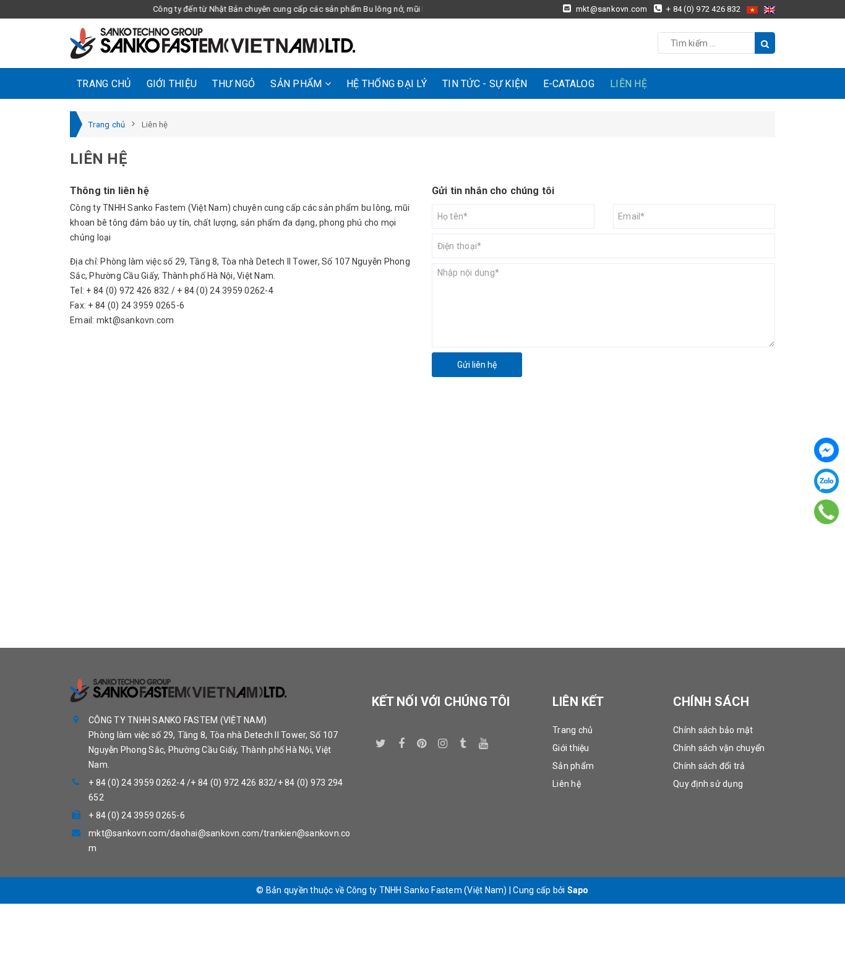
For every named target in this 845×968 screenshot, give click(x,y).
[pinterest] (422, 741)
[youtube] (483, 741)
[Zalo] (826, 481)
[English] (769, 9)
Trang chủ (104, 84)
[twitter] (381, 741)
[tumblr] (463, 741)
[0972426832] (826, 511)
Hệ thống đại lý (386, 84)
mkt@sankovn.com (135, 320)
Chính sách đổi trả (709, 766)
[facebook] (401, 741)
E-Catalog (568, 84)
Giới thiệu (172, 84)
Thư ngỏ (233, 84)
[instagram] (442, 741)
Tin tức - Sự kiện (484, 84)
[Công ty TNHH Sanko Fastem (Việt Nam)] (212, 43)
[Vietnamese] (752, 9)
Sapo (578, 890)
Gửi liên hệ (477, 365)
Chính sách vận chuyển (719, 748)
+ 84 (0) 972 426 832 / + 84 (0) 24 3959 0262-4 (179, 290)
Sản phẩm (297, 84)
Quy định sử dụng (708, 784)
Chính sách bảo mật (713, 730)
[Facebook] (826, 450)
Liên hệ (628, 84)
